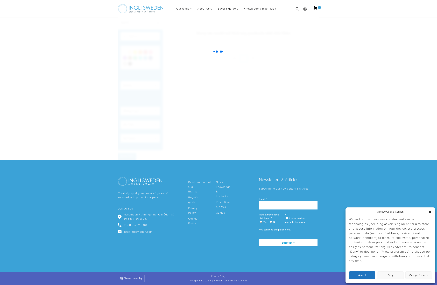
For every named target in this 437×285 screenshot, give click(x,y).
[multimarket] (305, 9)
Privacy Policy (218, 276)
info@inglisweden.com (138, 231)
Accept (362, 275)
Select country (133, 278)
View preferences (418, 275)
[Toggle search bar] (297, 9)
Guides (220, 212)
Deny (390, 275)
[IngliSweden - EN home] (140, 8)
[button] (430, 212)
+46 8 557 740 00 (135, 225)
